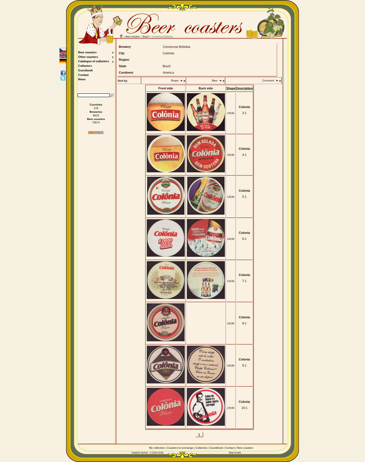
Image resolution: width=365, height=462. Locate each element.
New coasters (245, 447)
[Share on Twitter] (63, 78)
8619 (96, 115)
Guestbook (85, 70)
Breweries (96, 111)
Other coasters (88, 56)
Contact (83, 74)
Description (244, 88)
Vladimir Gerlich (140, 452)
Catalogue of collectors (93, 61)
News (82, 79)
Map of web (235, 452)
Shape (231, 88)
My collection (157, 447)
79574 (96, 122)
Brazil (146, 36)
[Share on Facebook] (63, 73)
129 (96, 108)
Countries (96, 104)
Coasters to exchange (180, 447)
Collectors (85, 65)
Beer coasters (132, 36)
